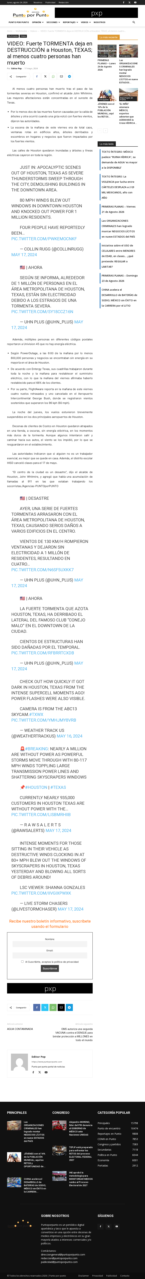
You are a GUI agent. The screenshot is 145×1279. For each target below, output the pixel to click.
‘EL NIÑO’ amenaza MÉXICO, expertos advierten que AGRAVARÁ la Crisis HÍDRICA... (128, 113)
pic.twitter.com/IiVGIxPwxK (41, 893)
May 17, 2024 (24, 254)
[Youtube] (135, 2)
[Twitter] (129, 2)
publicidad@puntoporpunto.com (59, 1262)
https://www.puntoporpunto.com (47, 1062)
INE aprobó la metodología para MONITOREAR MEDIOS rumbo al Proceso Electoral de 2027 (81, 1179)
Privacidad (97, 1275)
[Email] (61, 76)
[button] (133, 22)
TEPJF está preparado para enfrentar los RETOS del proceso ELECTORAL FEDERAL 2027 (81, 1153)
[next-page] (105, 130)
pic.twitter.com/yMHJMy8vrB (43, 720)
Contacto (124, 1275)
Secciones (52, 22)
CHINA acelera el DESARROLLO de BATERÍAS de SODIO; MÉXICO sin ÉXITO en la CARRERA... (35, 1185)
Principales (125, 56)
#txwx (36, 714)
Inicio (9, 31)
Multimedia (21, 31)
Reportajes (69, 22)
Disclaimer (83, 1275)
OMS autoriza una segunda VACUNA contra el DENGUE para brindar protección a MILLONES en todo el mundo (73, 1034)
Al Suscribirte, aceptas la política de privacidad (52, 961)
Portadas (103, 56)
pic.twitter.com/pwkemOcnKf (44, 238)
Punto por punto (19, 22)
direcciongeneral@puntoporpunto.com (63, 1254)
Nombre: (50, 939)
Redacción (64, 2)
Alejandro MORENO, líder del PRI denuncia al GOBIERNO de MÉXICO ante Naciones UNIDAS (80, 1128)
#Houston (36, 787)
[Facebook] (123, 2)
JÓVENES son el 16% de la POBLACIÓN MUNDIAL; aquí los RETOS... (106, 110)
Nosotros (38, 2)
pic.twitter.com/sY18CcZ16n (42, 311)
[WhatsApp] (53, 76)
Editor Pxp (16, 68)
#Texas (58, 787)
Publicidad (50, 2)
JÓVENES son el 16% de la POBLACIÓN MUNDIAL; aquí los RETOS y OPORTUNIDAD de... (35, 1160)
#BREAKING (36, 748)
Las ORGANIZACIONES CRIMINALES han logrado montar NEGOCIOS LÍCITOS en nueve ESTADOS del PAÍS (34, 1131)
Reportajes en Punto (126, 99)
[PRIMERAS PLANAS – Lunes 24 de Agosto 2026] (107, 51)
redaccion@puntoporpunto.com (59, 1258)
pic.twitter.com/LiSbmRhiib (41, 814)
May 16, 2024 (69, 736)
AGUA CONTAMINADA (20, 1029)
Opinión (36, 22)
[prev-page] (100, 130)
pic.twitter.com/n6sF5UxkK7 (42, 569)
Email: (50, 950)
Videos (84, 22)
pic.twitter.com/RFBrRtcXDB (42, 652)
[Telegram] (69, 76)
